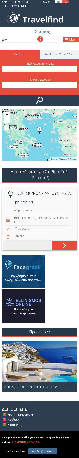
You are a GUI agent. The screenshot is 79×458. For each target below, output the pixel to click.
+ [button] (7, 114)
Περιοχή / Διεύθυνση (40, 79)
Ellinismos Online (16, 6)
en (58, 1)
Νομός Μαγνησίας (21, 415)
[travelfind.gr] (35, 24)
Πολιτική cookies (25, 442)
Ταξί (16, 218)
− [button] (7, 120)
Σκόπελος (15, 425)
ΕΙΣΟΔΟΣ (45, 2)
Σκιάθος (14, 420)
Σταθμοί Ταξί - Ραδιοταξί (36, 218)
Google (73, 158)
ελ (65, 1)
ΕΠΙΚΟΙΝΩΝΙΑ (21, 2)
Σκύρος (42, 31)
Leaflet (54, 158)
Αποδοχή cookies (43, 451)
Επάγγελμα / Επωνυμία (40, 63)
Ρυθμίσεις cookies (15, 451)
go (60, 244)
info (40, 39)
